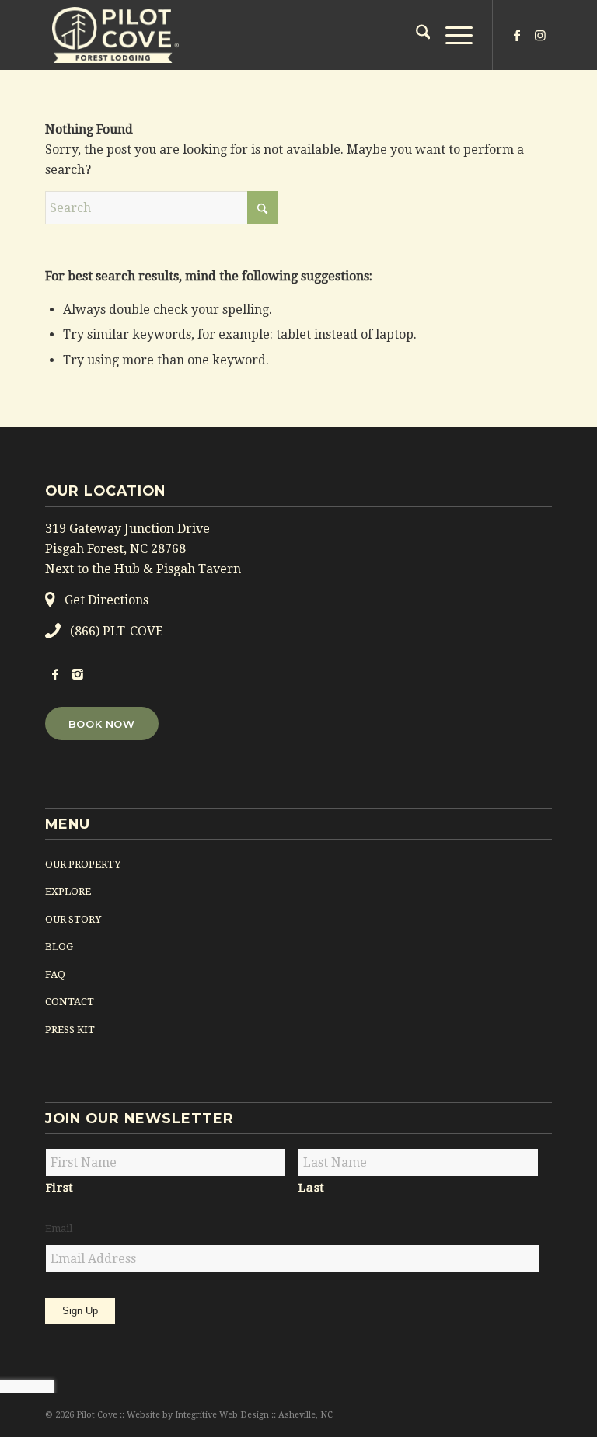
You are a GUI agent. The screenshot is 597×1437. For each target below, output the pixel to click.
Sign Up (80, 1311)
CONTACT (69, 1001)
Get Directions (106, 600)
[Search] (415, 35)
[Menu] (451, 35)
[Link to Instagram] (540, 35)
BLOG (59, 946)
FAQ (55, 974)
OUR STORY (73, 919)
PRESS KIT (70, 1029)
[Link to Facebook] (517, 35)
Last (311, 1188)
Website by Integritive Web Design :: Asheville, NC (230, 1415)
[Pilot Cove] (115, 35)
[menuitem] (415, 35)
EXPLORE (68, 891)
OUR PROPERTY (82, 864)
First (60, 1188)
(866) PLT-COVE (116, 631)
